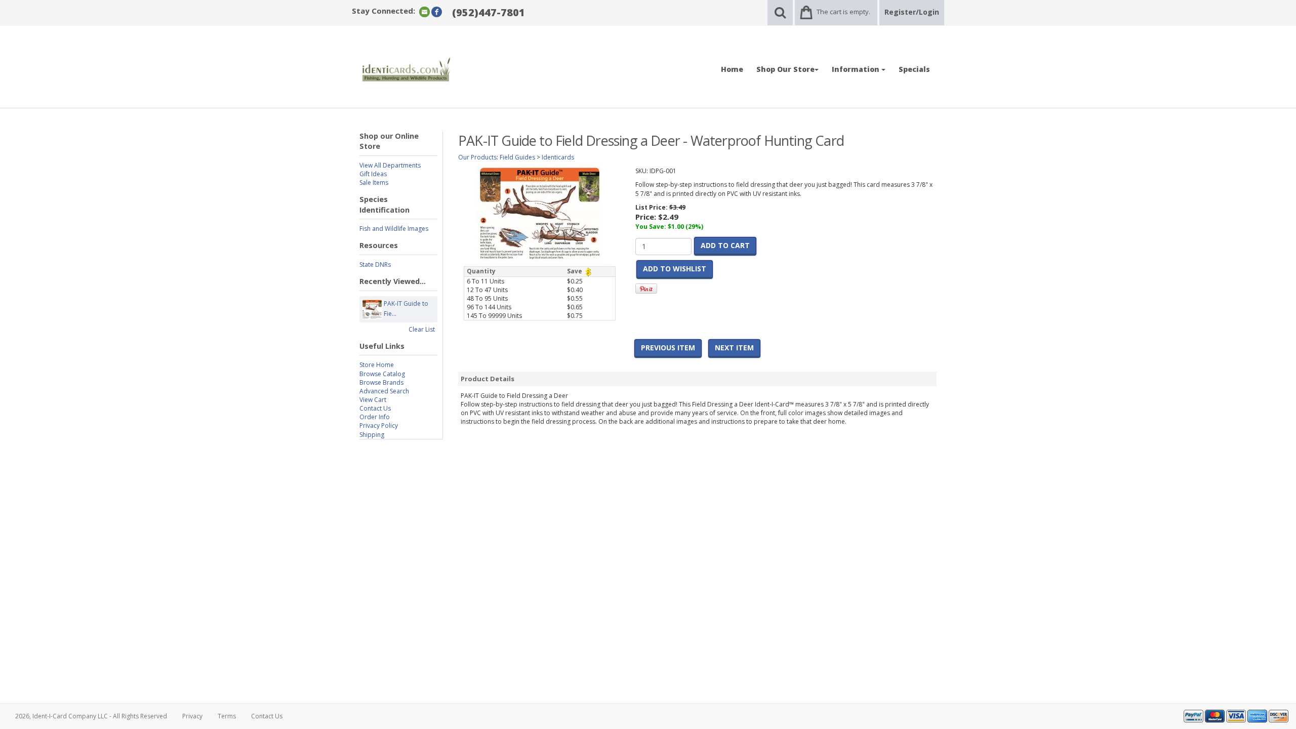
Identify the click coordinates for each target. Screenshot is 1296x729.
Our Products (477, 157)
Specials (914, 69)
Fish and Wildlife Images (393, 228)
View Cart (372, 399)
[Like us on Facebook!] (436, 11)
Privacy (192, 716)
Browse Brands (381, 382)
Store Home (376, 364)
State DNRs (375, 264)
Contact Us (375, 408)
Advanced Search (384, 391)
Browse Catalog (382, 374)
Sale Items (373, 182)
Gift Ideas (373, 174)
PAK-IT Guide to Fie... (406, 308)
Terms (227, 716)
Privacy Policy (378, 425)
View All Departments (390, 165)
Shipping (371, 434)
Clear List (422, 329)
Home (732, 69)
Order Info (374, 417)
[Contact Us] (424, 11)
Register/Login (911, 12)
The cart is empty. (843, 11)
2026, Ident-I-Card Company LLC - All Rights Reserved (91, 716)
